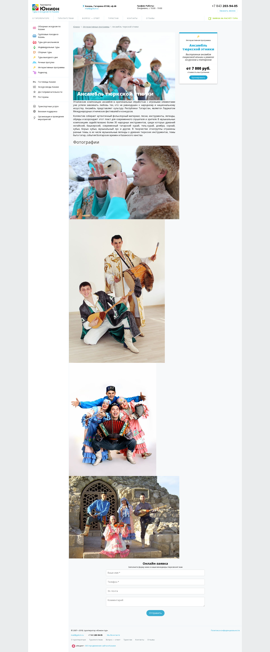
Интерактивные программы (96, 26)
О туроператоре (40, 18)
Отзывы (150, 18)
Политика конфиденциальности (225, 630)
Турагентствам (66, 18)
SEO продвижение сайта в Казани (100, 646)
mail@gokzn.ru (91, 8)
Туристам (113, 18)
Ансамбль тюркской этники (198, 47)
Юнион (76, 26)
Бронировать (198, 77)
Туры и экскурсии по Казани (45, 11)
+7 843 (225, 6)
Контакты (132, 18)
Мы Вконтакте (113, 635)
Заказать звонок (228, 10)
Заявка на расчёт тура (225, 18)
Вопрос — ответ (91, 18)
